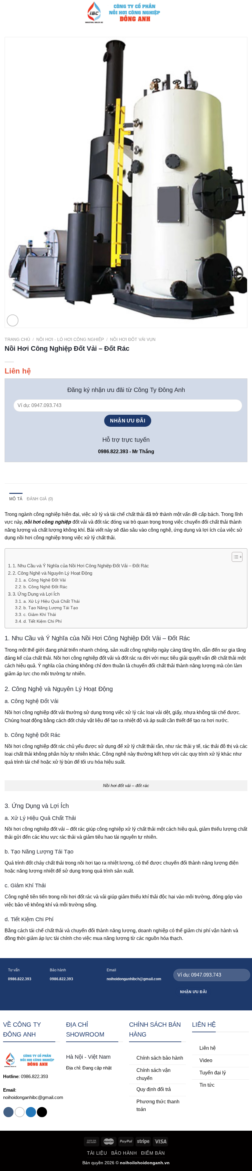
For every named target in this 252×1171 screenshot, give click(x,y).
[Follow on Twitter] (31, 1112)
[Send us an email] (42, 1112)
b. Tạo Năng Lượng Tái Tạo (50, 607)
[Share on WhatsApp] (8, 470)
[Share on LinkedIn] (45, 470)
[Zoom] (13, 320)
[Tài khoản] (234, 12)
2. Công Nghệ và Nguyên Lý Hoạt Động (52, 573)
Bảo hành (124, 1153)
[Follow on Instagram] (20, 1112)
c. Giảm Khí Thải (39, 614)
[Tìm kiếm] (223, 12)
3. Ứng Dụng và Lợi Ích (36, 594)
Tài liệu (97, 1153)
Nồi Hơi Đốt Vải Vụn (133, 339)
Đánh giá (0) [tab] (40, 499)
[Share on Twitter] (23, 470)
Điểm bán (153, 1153)
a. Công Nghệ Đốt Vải (44, 580)
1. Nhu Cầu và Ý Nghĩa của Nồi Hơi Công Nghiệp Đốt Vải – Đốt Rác (81, 565)
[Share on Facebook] (16, 470)
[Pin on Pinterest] (38, 470)
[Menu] (8, 12)
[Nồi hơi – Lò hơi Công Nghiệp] (126, 12)
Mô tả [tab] (15, 499)
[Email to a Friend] (30, 470)
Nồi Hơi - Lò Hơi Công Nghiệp (70, 339)
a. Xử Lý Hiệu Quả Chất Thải (51, 601)
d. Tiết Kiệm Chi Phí (42, 621)
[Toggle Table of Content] (234, 557)
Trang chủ (17, 339)
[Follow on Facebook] (8, 1112)
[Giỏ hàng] (244, 12)
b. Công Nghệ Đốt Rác (45, 587)
